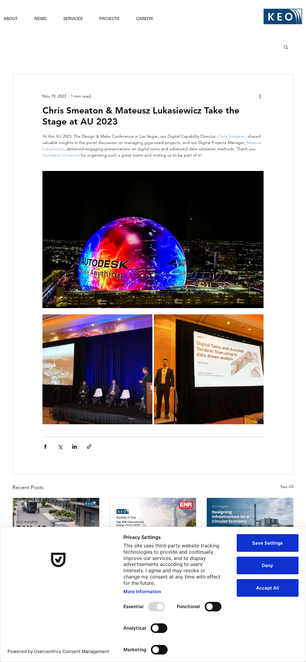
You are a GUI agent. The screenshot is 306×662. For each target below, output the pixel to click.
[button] (44, 18)
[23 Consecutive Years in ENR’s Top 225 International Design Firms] (153, 522)
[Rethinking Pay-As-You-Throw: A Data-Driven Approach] (56, 522)
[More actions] (260, 96)
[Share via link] (89, 446)
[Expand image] (97, 369)
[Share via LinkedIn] (74, 446)
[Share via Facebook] (45, 446)
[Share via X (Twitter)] (60, 446)
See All (286, 486)
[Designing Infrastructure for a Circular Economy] (250, 522)
